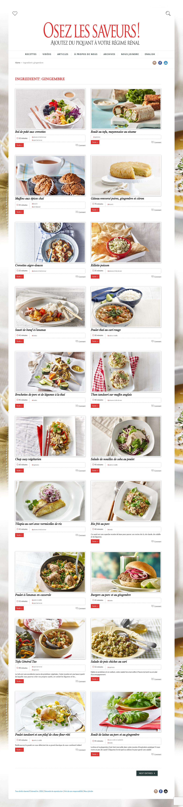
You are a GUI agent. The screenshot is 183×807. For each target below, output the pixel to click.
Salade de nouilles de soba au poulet (112, 459)
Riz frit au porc (100, 524)
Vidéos (47, 54)
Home (17, 62)
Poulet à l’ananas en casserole (33, 595)
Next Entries (146, 773)
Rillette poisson (100, 265)
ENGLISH (150, 54)
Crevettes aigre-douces (29, 265)
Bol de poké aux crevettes (30, 131)
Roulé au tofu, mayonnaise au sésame (113, 131)
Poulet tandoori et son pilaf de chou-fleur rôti (42, 734)
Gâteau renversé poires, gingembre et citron (117, 198)
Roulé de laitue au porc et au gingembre (115, 734)
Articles (62, 54)
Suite (18, 145)
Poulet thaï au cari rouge (106, 330)
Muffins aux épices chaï (29, 198)
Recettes (30, 54)
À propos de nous (86, 54)
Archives (109, 54)
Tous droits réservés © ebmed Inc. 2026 (29, 791)
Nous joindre (130, 54)
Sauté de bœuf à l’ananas (30, 330)
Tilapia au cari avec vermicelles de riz (38, 524)
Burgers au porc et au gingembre (111, 595)
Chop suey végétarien (28, 459)
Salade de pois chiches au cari (109, 661)
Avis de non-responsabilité (73, 791)
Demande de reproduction (53, 791)
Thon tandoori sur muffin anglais (111, 394)
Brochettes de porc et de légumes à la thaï (40, 394)
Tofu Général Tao (26, 661)
